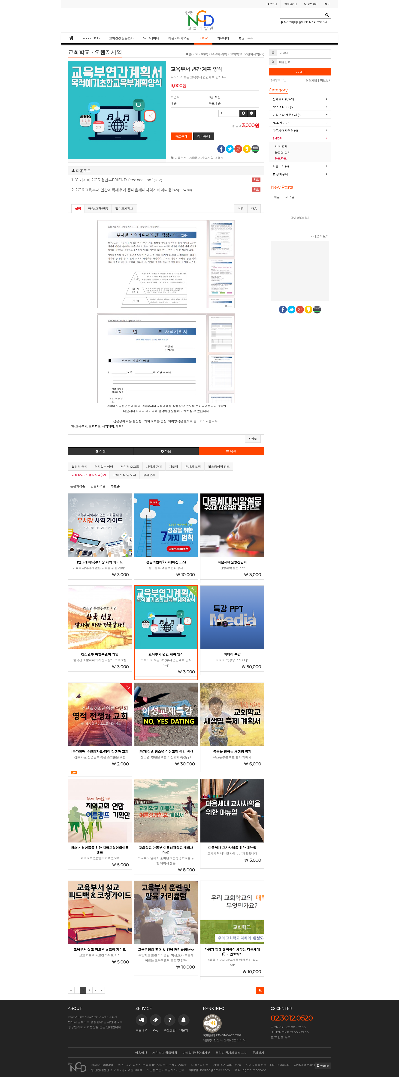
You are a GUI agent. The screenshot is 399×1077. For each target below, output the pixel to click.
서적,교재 (281, 146)
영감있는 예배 (103, 466)
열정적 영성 (79, 466)
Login (300, 71)
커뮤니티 (223, 38)
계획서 (219, 157)
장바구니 (247, 38)
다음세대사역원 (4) (285, 130)
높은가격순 (77, 486)
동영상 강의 (282, 152)
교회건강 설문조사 (121, 38)
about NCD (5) (282, 107)
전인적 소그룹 (129, 466)
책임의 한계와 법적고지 (231, 1052)
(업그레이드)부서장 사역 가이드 (100, 562)
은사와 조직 (193, 466)
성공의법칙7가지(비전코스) (166, 562)
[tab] (300, 99)
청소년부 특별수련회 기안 (99, 654)
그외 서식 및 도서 (124, 475)
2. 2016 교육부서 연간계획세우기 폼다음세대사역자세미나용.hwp (165, 190)
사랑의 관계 (154, 466)
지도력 (173, 466)
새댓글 (289, 197)
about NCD (91, 38)
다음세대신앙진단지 (232, 562)
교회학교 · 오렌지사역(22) (89, 475)
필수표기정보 (124, 208)
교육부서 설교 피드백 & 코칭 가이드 (100, 949)
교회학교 (194, 157)
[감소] (251, 113)
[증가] (243, 113)
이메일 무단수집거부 (196, 1052)
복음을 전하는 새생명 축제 (232, 751)
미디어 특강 (232, 654)
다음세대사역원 (178, 38)
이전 (241, 208)
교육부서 (181, 157)
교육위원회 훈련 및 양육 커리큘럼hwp (166, 949)
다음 (254, 208)
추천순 (115, 486)
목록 (232, 451)
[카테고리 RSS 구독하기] (260, 990)
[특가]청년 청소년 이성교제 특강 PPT (166, 751)
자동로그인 (279, 80)
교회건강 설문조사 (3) (287, 115)
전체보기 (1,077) (283, 99)
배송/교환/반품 (98, 208)
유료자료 (281, 158)
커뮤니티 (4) (280, 166)
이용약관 (141, 1052)
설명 (78, 208)
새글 (277, 197)
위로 (253, 438)
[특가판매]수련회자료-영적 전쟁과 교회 (99, 751)
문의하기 (258, 1052)
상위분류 (149, 475)
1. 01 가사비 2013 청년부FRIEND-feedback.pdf (165, 180)
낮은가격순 (98, 486)
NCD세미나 (151, 38)
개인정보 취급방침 (164, 1052)
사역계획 (207, 157)
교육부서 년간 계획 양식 (166, 654)
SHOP (203, 38)
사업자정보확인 (304, 1065)
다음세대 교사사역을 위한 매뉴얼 (232, 847)
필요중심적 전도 (219, 466)
